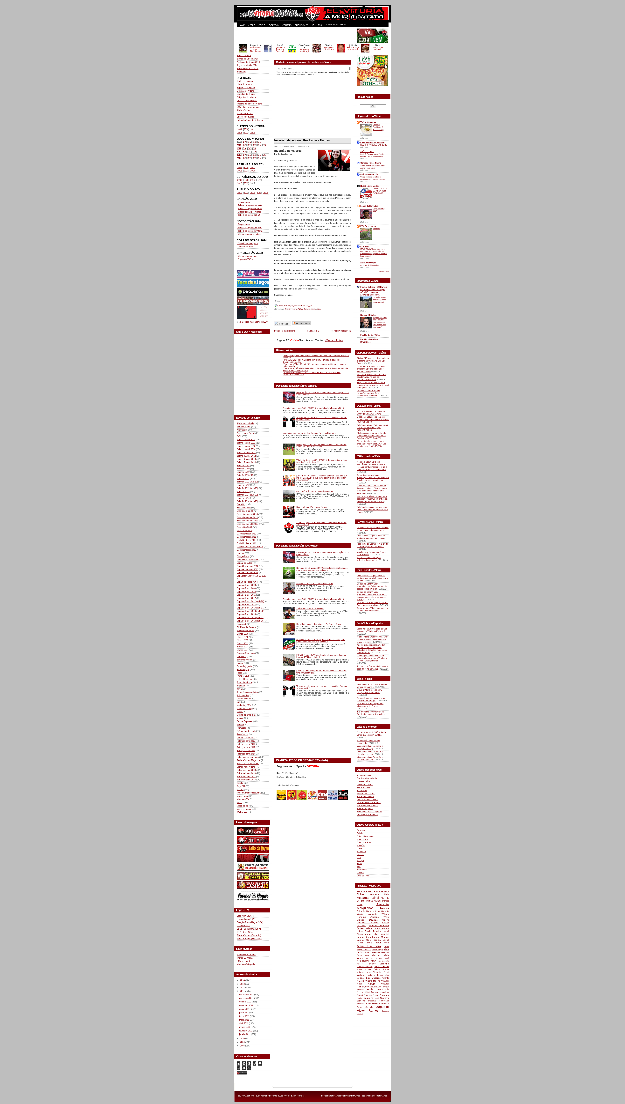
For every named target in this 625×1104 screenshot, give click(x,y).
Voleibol (360, 873)
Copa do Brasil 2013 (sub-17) (250, 608)
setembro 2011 (246, 1005)
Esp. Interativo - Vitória (367, 778)
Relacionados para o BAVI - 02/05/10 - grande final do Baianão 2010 (313, 408)
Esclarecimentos (244, 660)
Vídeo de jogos (244, 809)
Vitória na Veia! (367, 151)
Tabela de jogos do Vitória (250, 208)
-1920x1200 (263, 316)
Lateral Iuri (384, 934)
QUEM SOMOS (301, 25)
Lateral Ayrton (381, 928)
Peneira (240, 724)
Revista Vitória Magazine (248, 760)
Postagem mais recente (284, 331)
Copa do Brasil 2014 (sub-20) (250, 621)
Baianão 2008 (243, 465)
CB (254, 142)
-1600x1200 (263, 313)
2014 (252, 132)
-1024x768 (263, 307)
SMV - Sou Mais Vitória (248, 107)
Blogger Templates (330, 1096)
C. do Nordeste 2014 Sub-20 (250, 546)
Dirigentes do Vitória (246, 97)
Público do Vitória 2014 (247, 68)
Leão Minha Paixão (369, 174)
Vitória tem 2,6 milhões (329, 48)
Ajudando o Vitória (245, 423)
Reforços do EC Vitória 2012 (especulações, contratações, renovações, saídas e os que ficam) (322, 569)
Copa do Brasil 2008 (246, 585)
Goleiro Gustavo (379, 925)
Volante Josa (364, 972)
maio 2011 (244, 1020)
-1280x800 (263, 310)
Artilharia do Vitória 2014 (248, 62)
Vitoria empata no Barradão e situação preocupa (370, 747)
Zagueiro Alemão (365, 989)
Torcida (240, 789)
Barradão (241, 504)
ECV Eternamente (368, 226)
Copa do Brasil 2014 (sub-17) (250, 617)
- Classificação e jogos (247, 243)
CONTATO (287, 25)
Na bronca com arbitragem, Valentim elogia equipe (369, 558)
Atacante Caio (379, 894)
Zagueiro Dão (382, 989)
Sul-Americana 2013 (246, 779)
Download (241, 624)
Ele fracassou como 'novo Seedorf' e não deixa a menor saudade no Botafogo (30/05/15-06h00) (372, 435)
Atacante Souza (373, 911)
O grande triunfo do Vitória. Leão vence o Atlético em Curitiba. (371, 733)
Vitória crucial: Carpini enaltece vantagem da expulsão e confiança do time (372, 578)
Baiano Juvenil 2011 (246, 452)
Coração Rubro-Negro (370, 163)
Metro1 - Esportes (365, 809)
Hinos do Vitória (244, 84)
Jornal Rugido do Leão (247, 692)
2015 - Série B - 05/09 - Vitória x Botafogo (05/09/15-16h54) (371, 412)
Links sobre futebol (246, 117)
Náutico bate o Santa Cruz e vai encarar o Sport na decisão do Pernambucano (371, 369)
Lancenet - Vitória (365, 784)
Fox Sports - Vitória (365, 796)
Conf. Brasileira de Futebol (369, 802)
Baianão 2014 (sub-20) (247, 501)
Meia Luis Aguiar (372, 952)
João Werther (243, 695)
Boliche (360, 833)
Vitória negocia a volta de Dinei (310, 608)
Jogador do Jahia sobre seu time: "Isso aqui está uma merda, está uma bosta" (380, 322)
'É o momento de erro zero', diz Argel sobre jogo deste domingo (371, 713)
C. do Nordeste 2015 (246, 550)
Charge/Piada (243, 556)
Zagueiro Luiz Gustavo (376, 998)
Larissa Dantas (244, 698)
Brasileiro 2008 (244, 507)
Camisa (240, 553)
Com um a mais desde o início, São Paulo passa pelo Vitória (372, 603)
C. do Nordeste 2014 (246, 543)
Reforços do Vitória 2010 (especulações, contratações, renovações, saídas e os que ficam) (320, 640)
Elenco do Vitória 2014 (247, 59)
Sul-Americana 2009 (246, 770)
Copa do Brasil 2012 (246, 598)
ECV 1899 (364, 246)
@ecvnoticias (334, 340)
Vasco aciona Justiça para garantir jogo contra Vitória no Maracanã (372, 630)
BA (244, 142)
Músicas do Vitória (245, 91)
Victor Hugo (242, 796)
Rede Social (242, 734)
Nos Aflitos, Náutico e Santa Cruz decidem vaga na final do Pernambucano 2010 (371, 377)
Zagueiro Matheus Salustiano (373, 1001)
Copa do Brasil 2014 (246, 614)
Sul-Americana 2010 (246, 773)
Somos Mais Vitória (246, 767)
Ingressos (241, 71)
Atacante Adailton (365, 891)
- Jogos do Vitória (245, 246)
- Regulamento (243, 202)
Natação (360, 860)
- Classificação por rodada (249, 212)
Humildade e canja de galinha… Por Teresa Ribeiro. (319, 624)
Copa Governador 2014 (247, 572)
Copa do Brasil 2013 (246, 604)
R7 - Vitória (362, 790)
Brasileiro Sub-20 (245, 511)
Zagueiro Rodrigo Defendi (368, 1003)
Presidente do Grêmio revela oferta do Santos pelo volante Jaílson (372, 545)
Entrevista (241, 656)
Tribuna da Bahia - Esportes (369, 812)
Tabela (240, 783)
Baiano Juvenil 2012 (246, 456)
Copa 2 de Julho (244, 563)
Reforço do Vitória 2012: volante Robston (314, 583)
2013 (246, 132)
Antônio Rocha (243, 426)
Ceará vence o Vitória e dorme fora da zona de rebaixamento (372, 609)
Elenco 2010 (242, 637)
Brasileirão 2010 (244, 530)
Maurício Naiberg (245, 708)
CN (259, 145)
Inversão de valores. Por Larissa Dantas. (302, 140)
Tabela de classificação (304, 50)
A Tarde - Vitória (364, 775)
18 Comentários (302, 323)
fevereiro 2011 (246, 1031)
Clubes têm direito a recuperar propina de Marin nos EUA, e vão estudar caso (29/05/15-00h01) (371, 443)
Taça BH (241, 786)
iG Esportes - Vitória (366, 793)
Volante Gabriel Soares (377, 969)
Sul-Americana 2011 (246, 776)
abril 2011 (244, 1023)
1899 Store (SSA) (245, 932)
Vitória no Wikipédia (246, 964)
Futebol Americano (365, 836)
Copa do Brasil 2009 (246, 588)
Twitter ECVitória (244, 958)
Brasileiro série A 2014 (247, 517)
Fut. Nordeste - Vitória (370, 335)
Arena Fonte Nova (245, 433)
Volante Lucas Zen (378, 975)
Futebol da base (244, 682)
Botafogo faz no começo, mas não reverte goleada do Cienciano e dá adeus (372, 509)
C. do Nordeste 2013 (246, 540)
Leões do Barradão (369, 206)
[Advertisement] (296, 36)
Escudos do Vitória (246, 94)
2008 (239, 180)
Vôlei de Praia (363, 876)
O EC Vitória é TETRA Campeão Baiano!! (314, 491)
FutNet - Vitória (363, 781)
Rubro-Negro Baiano (369, 186)
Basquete (361, 830)
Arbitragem (242, 430)
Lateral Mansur (380, 937)
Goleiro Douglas (367, 920)
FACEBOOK (274, 25)
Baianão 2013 (243, 491)
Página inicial (313, 331)
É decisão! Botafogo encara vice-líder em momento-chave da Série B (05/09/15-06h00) (373, 419)
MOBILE (251, 25)
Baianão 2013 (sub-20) (247, 495)
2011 (252, 129)
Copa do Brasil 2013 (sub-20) (250, 611)
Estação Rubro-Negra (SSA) (250, 922)
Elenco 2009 (242, 634)
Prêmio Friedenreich (246, 731)
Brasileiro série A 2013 (247, 514)
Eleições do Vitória (245, 630)
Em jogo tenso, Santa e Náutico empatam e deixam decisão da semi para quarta (373, 385)
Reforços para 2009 (246, 737)
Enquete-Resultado (246, 653)
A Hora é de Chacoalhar (369, 265)
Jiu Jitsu (360, 854)
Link (239, 702)
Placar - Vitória (363, 787)
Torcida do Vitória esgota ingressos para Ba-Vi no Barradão (372, 667)
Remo (359, 863)
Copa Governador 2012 (247, 566)
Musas (240, 711)
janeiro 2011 (245, 1034)
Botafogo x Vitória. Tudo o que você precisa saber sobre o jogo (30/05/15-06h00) (372, 427)
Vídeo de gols (243, 806)
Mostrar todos (384, 271)
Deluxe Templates (351, 1096)
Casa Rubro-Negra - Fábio (372, 142)
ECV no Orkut (243, 961)
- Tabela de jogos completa (249, 205)
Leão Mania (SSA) (245, 916)
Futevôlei (361, 845)
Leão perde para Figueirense (255, 49)
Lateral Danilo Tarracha (369, 931)
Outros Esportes (244, 721)
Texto (319, 308)
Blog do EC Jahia (368, 315)
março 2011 (245, 1027)
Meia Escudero (369, 946)
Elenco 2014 (242, 650)
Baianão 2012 (243, 485)
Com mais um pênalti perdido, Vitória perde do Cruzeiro (370, 705)
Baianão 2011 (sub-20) (247, 482)
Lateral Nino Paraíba (369, 940)
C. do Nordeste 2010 (246, 534)
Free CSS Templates (377, 1096)
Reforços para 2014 (246, 754)
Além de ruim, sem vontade (353, 48)
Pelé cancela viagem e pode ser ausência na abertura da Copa (371, 537)
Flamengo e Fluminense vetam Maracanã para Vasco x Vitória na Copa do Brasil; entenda (372, 658)
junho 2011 (244, 1016)
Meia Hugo (377, 949)
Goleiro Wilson (365, 928)
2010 (246, 129)
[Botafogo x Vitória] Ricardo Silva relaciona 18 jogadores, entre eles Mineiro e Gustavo (321, 446)
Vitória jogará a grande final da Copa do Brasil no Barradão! (309, 433)
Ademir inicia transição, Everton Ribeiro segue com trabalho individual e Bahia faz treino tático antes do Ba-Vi (372, 649)
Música (240, 718)
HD (313, 25)
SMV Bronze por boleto (377, 48)
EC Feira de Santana (246, 627)
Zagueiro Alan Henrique (379, 987)
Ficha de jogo (243, 669)
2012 (239, 132)
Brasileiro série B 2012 (247, 524)
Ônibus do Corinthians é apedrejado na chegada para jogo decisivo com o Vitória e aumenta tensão (372, 596)
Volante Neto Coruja (373, 982)
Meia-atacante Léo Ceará (377, 958)
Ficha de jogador (244, 666)
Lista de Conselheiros (247, 100)
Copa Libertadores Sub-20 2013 (251, 576)
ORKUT (261, 25)
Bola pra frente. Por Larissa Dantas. (312, 507)
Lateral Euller (371, 934)
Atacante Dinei (368, 897)
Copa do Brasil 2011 (246, 595)
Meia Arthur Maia (378, 942)
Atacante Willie (379, 917)
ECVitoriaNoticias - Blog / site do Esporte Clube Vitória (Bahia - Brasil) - (271, 1096)
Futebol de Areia (364, 842)
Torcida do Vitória (245, 113)
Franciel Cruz (243, 676)
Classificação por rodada (249, 234)
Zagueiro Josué (371, 995)
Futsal (359, 848)
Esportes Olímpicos (246, 87)
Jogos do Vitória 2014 (247, 65)
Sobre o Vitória (244, 55)
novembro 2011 (246, 998)
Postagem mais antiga (341, 331)
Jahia (239, 689)
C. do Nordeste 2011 (246, 537)
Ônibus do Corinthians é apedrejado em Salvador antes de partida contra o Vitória (372, 586)
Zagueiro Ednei (363, 992)
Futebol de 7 (362, 839)
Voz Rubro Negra (368, 263)
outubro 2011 (245, 1001)
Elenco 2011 (242, 640)
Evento (240, 663)
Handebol (361, 851)
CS (259, 142)
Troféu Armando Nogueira (249, 793)
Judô (359, 857)
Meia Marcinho (373, 955)
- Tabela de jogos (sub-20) (249, 215)
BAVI (239, 436)
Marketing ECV (244, 705)
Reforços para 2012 (246, 747)
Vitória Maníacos (368, 122)
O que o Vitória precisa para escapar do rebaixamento (369, 691)
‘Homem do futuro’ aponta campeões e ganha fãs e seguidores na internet (368, 393)
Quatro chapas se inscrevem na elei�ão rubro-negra (371, 699)
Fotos (239, 673)
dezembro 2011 (246, 994)
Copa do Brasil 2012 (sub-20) (250, 601)
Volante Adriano (364, 966)
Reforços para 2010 (246, 741)
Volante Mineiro (372, 981)
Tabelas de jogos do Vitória (249, 104)
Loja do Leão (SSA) (246, 919)
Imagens (376, 229)
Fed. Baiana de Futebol (367, 806)
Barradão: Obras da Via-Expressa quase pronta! (379, 299)
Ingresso (241, 685)
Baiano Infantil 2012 (246, 443)
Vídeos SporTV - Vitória (367, 800)
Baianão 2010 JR (245, 475)
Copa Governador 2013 (247, 569)
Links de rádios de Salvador (250, 120)
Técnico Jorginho (378, 963)
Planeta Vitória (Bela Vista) (249, 938)
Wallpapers (242, 812)
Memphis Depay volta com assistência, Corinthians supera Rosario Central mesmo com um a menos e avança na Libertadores (372, 466)
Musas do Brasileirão (247, 715)
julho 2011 (244, 1012)
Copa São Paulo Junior (247, 582)
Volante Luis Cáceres (369, 978)
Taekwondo (362, 870)
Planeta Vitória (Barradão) (249, 935)
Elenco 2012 (242, 643)
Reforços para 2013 (246, 750)
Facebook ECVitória (246, 954)
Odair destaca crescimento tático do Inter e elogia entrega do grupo (373, 528)
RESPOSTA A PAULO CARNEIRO (373, 145)
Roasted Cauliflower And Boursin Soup (379, 127)
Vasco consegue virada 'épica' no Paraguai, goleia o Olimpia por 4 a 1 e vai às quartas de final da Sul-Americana (373, 490)
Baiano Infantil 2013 (246, 446)
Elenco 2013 (242, 646)
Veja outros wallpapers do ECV (253, 322)
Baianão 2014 (243, 498)
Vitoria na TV (243, 799)
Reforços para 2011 (246, 744)
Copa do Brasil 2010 (246, 591)
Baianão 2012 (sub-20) (247, 488)
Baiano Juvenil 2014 (246, 462)
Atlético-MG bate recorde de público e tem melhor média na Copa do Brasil (373, 360)
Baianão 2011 (243, 478)
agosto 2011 (245, 1009)
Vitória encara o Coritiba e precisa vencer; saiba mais (372, 685)
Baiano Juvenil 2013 (246, 459)
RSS (320, 25)
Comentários (285, 324)
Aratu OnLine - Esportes (367, 815)
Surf (359, 867)
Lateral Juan (364, 937)
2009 (239, 129)
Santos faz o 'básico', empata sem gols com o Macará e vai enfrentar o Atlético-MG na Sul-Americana (373, 499)
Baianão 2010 (243, 472)
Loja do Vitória (243, 925)
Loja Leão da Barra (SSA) (249, 929)
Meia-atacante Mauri (366, 961)
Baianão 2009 (243, 468)
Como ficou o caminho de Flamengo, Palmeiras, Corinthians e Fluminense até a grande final (373, 477)
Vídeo (239, 802)
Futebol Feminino (245, 679)
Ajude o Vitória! (244, 110)
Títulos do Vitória (245, 81)
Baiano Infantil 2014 (246, 449)
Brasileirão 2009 (244, 527)
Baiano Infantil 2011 (246, 439)
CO (249, 142)
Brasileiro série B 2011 (247, 520)
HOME (242, 25)
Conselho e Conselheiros (248, 559)
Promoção (241, 728)
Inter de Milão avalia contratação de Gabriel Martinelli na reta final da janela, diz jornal (373, 639)
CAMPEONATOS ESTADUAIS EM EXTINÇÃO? (380, 190)
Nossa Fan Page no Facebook (280, 49)
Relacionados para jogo (248, 757)
